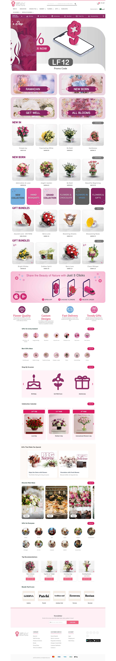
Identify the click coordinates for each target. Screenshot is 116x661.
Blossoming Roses (93, 234)
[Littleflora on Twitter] (90, 632)
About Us (35, 636)
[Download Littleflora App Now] (58, 287)
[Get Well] (34, 108)
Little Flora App (36, 638)
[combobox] (62, 3)
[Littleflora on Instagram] (94, 632)
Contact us (53, 647)
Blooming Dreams (69, 234)
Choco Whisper (92, 266)
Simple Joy (23, 148)
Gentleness (93, 148)
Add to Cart (30, 579)
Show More (98, 123)
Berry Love (46, 234)
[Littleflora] (18, 3)
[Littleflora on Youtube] (97, 632)
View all (91, 329)
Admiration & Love (23, 183)
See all (99, 208)
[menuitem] (14, 9)
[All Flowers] (82, 108)
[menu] (42, 10)
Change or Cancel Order (56, 643)
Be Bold (70, 148)
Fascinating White (46, 148)
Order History (71, 640)
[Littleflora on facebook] (87, 632)
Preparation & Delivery (56, 640)
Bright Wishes (23, 266)
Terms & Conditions (37, 647)
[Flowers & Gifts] (98, 196)
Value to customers (55, 638)
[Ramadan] (34, 84)
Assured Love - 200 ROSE (23, 234)
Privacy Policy (36, 645)
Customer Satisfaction (56, 645)
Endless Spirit (46, 266)
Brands (34, 643)
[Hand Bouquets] (34, 196)
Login (69, 636)
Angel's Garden (46, 183)
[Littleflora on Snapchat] (87, 636)
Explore (26, 516)
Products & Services (37, 640)
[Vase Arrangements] (82, 196)
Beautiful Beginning (93, 183)
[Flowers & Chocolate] (66, 196)
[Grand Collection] (50, 196)
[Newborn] (82, 84)
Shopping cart (71, 638)
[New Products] (18, 196)
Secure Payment (54, 636)
